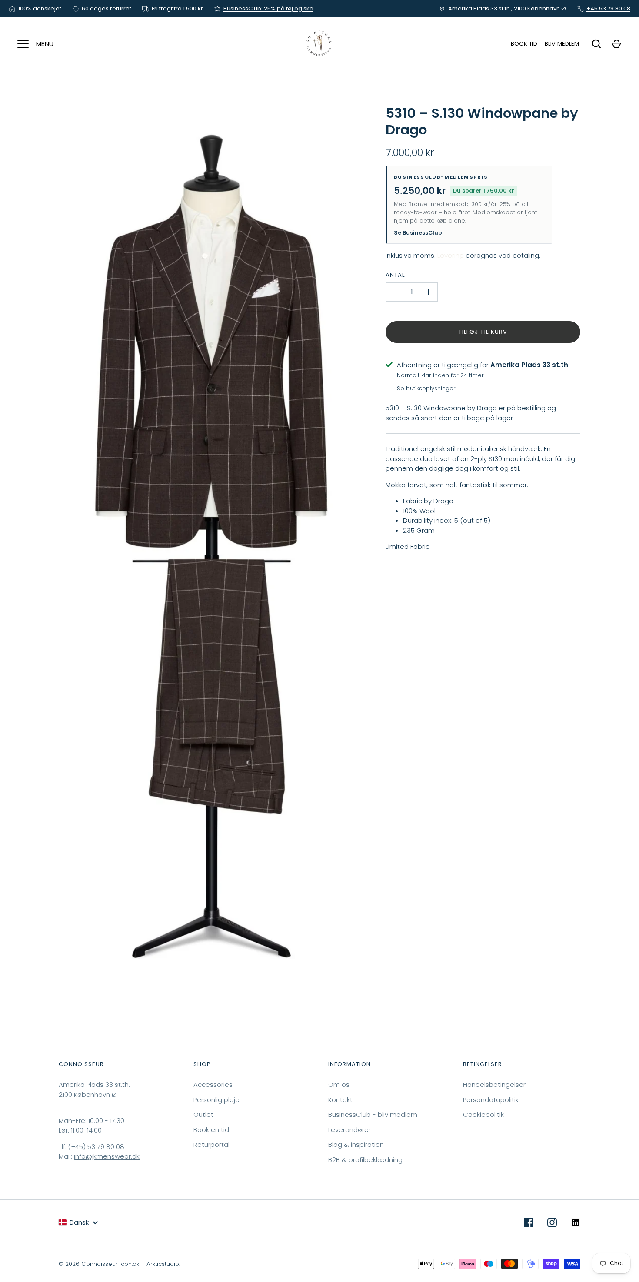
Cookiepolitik (483, 1114)
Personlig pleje (216, 1099)
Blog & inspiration (356, 1144)
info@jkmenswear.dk (107, 1156)
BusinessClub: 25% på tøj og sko (268, 8)
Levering (450, 255)
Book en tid (211, 1129)
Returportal (211, 1144)
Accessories (213, 1084)
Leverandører (349, 1129)
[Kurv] (616, 43)
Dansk (79, 1222)
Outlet (203, 1114)
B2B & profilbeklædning (365, 1159)
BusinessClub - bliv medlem (372, 1114)
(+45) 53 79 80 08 (96, 1146)
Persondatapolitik (491, 1099)
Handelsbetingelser (494, 1084)
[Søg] (596, 43)
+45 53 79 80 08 (608, 8)
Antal (395, 275)
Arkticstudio (162, 1264)
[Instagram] (552, 1222)
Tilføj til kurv (483, 332)
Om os (338, 1084)
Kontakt (340, 1099)
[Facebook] (528, 1222)
